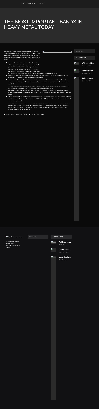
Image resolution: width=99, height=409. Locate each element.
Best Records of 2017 (47, 88)
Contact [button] (41, 3)
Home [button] (23, 3)
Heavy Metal (40, 114)
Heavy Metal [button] (32, 3)
